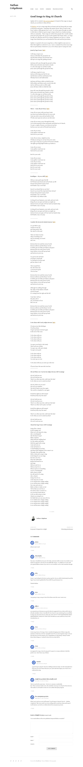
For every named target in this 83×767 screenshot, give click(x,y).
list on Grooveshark (49, 21)
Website (32, 744)
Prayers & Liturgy (58, 9)
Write (46, 761)
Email (32, 740)
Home (31, 9)
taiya (42, 715)
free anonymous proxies (41, 696)
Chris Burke (38, 556)
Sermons (48, 9)
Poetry (42, 9)
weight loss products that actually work (46, 679)
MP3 (44, 50)
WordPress (38, 761)
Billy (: (37, 606)
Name (32, 736)
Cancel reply (48, 715)
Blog (36, 9)
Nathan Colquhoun (16, 7)
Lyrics (52, 511)
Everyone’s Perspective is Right (38, 529)
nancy (36, 542)
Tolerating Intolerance (67, 529)
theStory (34, 26)
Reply (32, 550)
